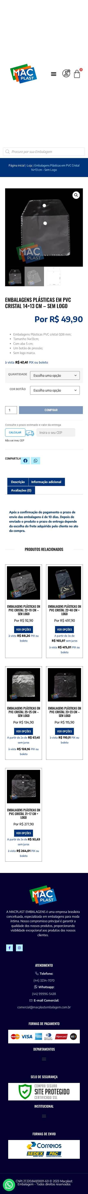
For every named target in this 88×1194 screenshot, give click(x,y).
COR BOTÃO (18, 389)
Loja (29, 165)
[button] (53, 73)
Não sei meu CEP (14, 440)
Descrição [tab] (18, 482)
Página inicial (17, 165)
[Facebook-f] (9, 947)
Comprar (51, 410)
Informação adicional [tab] (46, 482)
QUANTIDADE (17, 374)
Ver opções (23, 629)
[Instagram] (19, 947)
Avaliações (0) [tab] (21, 490)
